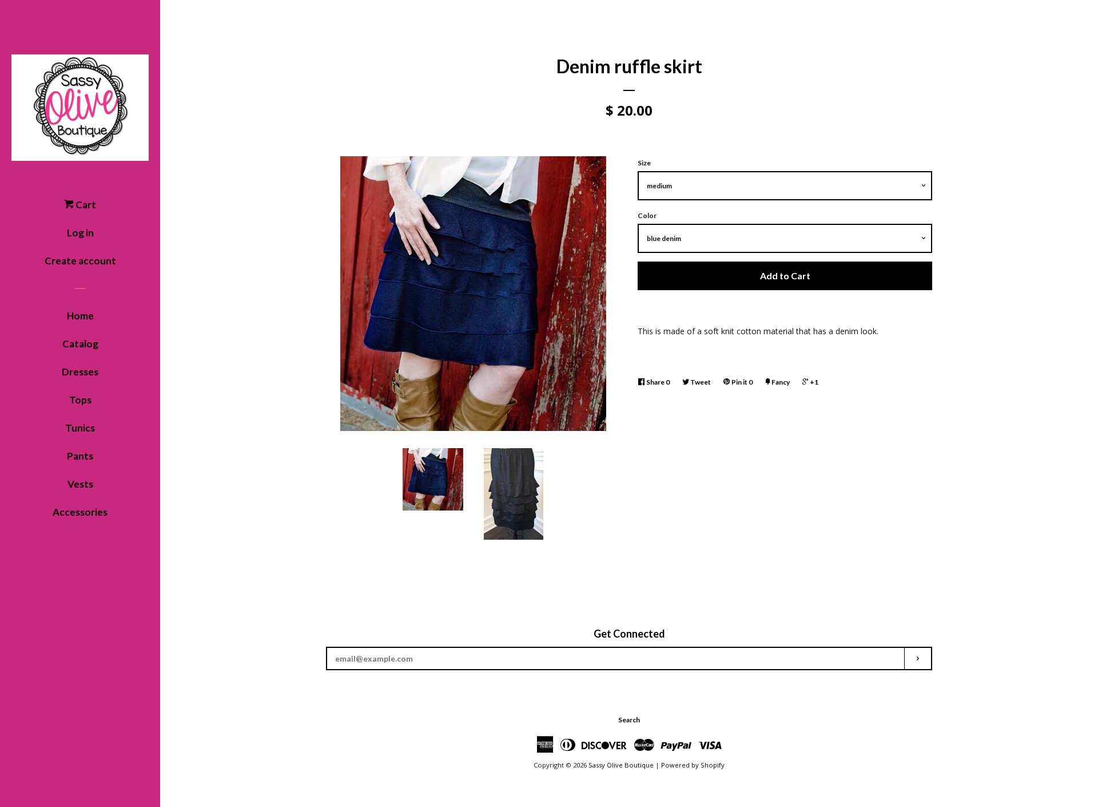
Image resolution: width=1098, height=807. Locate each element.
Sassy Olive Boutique (621, 765)
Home (80, 316)
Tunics (80, 428)
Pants (80, 456)
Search (629, 719)
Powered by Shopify (693, 765)
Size (644, 163)
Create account (80, 261)
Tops (80, 400)
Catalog (80, 344)
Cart (85, 205)
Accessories (80, 512)
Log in (80, 233)
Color (647, 215)
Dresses (80, 372)
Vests (80, 484)
